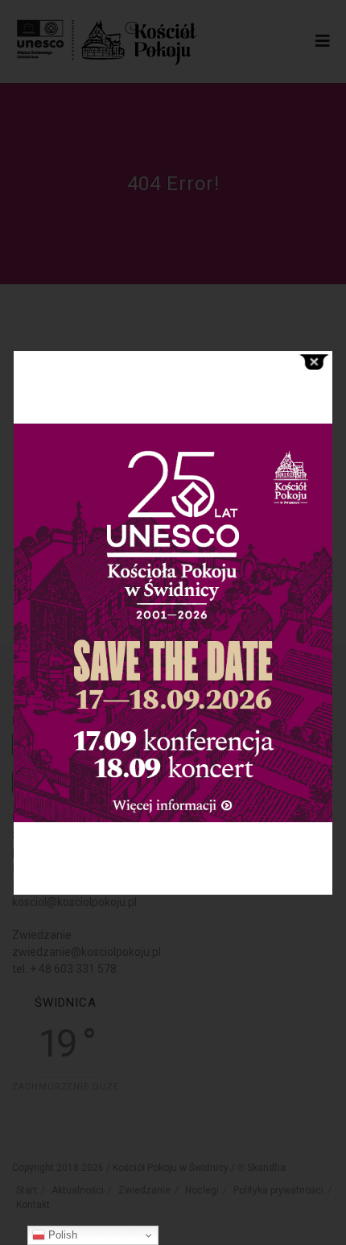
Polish (61, 1235)
